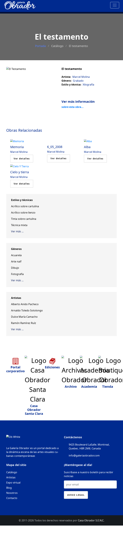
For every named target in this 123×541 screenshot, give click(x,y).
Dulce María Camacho (24, 316)
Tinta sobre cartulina (23, 219)
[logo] (20, 5)
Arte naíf (16, 261)
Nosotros (12, 493)
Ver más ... (17, 231)
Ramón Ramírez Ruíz (23, 323)
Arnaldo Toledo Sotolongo (27, 310)
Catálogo (57, 46)
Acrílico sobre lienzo (23, 212)
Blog (9, 487)
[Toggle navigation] (114, 5)
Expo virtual (13, 482)
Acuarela (16, 255)
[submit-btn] (112, 483)
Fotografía (17, 274)
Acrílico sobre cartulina (25, 206)
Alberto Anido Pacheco (25, 304)
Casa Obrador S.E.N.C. (91, 520)
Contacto (11, 498)
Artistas (11, 477)
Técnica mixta (19, 225)
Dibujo (15, 268)
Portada (40, 46)
